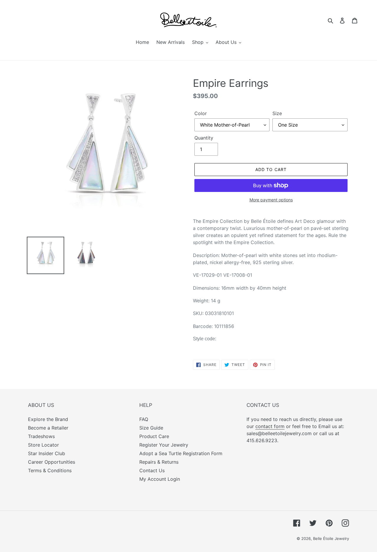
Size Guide (151, 428)
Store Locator (43, 445)
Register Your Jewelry (163, 445)
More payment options (271, 199)
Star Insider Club (46, 453)
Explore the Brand (48, 419)
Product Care (154, 436)
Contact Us (152, 470)
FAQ (143, 419)
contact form (270, 426)
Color (200, 113)
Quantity (203, 138)
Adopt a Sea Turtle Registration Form (180, 453)
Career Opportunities (51, 462)
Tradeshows (41, 436)
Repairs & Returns (158, 462)
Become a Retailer (48, 428)
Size (277, 113)
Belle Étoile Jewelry (331, 538)
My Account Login (159, 479)
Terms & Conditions (50, 470)
